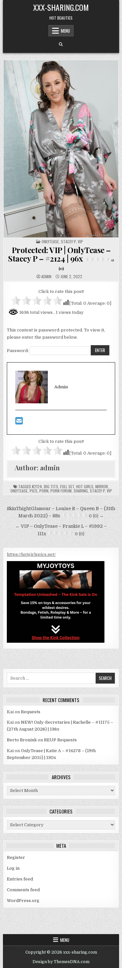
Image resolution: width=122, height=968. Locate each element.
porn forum (61, 490)
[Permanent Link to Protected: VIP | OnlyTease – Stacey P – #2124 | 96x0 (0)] (61, 148)
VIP (80, 241)
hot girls (84, 486)
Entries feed (20, 879)
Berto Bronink (22, 739)
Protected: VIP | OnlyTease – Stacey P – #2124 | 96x (61, 258)
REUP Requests (60, 739)
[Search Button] (61, 44)
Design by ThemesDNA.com (61, 962)
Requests (30, 711)
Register (16, 857)
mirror (101, 486)
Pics (33, 490)
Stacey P (68, 241)
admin (46, 277)
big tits (51, 486)
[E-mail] (19, 422)
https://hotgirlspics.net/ (31, 554)
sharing (81, 490)
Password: (18, 350)
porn (43, 490)
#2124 (37, 486)
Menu (65, 30)
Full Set (67, 486)
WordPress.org (23, 900)
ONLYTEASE (50, 241)
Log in (13, 868)
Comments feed (23, 889)
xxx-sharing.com (61, 7)
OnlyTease (19, 490)
